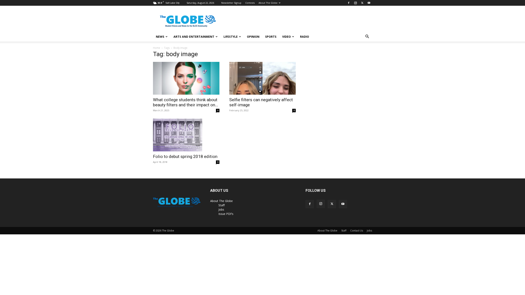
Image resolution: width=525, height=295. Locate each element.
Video (286, 37)
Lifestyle (231, 37)
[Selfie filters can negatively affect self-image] (262, 78)
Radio (304, 37)
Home (156, 48)
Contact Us (356, 230)
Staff (221, 205)
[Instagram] (355, 3)
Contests (250, 2)
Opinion (253, 37)
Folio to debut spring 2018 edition (185, 156)
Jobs (221, 209)
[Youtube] (369, 3)
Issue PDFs (225, 214)
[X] (362, 3)
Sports (270, 37)
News (160, 37)
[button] (367, 37)
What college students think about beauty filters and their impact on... (185, 102)
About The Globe (268, 2)
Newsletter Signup (231, 2)
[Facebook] (349, 3)
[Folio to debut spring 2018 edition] (186, 135)
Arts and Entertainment (193, 37)
